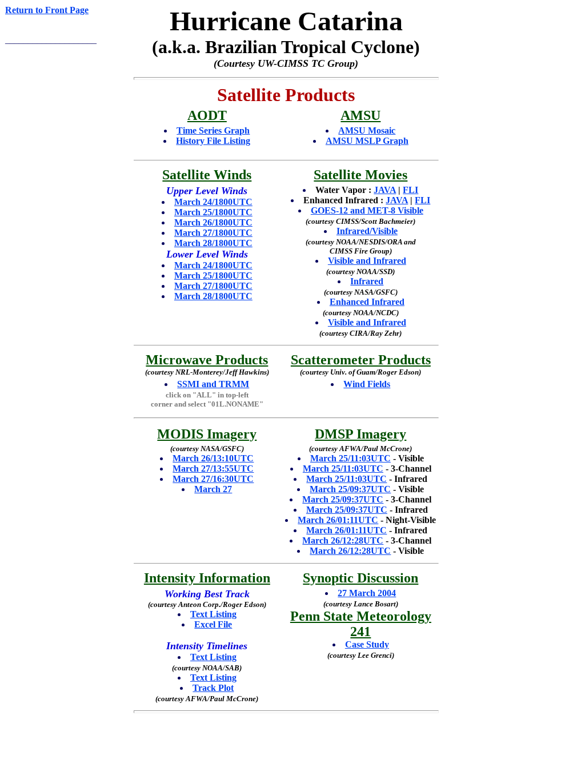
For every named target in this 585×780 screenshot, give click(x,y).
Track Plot (213, 688)
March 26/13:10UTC (213, 458)
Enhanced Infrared (367, 302)
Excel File (213, 624)
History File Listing (213, 141)
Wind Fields (366, 384)
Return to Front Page (47, 10)
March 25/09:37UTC (350, 489)
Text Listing (213, 614)
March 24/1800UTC (213, 202)
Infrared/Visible (367, 231)
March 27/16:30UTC (213, 479)
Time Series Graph (213, 130)
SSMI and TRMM (213, 384)
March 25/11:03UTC (350, 458)
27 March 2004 (367, 593)
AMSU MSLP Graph (367, 141)
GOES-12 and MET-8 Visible (367, 210)
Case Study (367, 644)
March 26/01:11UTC (338, 520)
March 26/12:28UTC (342, 540)
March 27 (213, 489)
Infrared (366, 281)
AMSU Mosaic (366, 130)
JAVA (385, 190)
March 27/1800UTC (213, 233)
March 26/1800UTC (213, 222)
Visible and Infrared (367, 261)
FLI (410, 190)
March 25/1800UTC (213, 212)
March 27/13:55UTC (213, 468)
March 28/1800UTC (213, 243)
